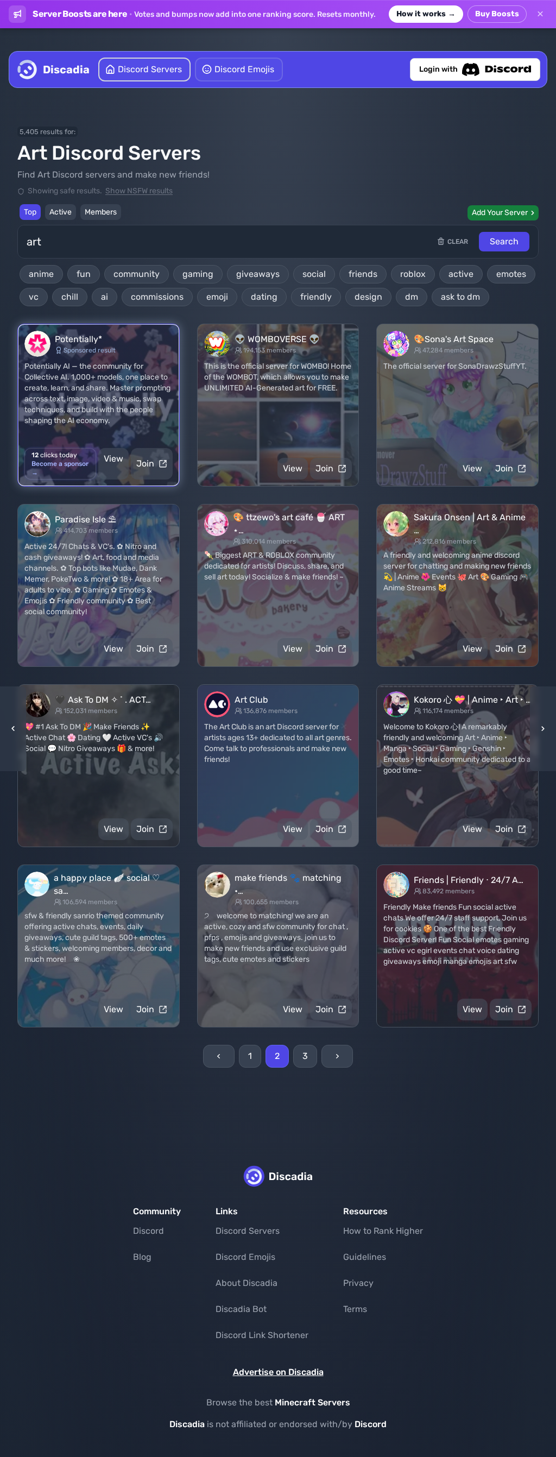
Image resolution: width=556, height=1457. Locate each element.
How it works (426, 13)
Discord (148, 1231)
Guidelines (364, 1257)
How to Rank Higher (383, 1231)
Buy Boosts (497, 13)
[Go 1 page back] (16, 728)
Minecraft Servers (312, 1402)
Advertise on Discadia (278, 1372)
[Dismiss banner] (540, 14)
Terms (355, 1309)
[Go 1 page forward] (539, 728)
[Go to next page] (337, 1056)
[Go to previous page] (219, 1056)
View (113, 458)
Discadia (187, 1424)
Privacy (358, 1283)
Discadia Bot (241, 1309)
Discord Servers (248, 1231)
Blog (142, 1257)
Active (60, 212)
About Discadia (246, 1283)
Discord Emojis (245, 1257)
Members (101, 212)
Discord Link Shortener (262, 1335)
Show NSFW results (139, 190)
